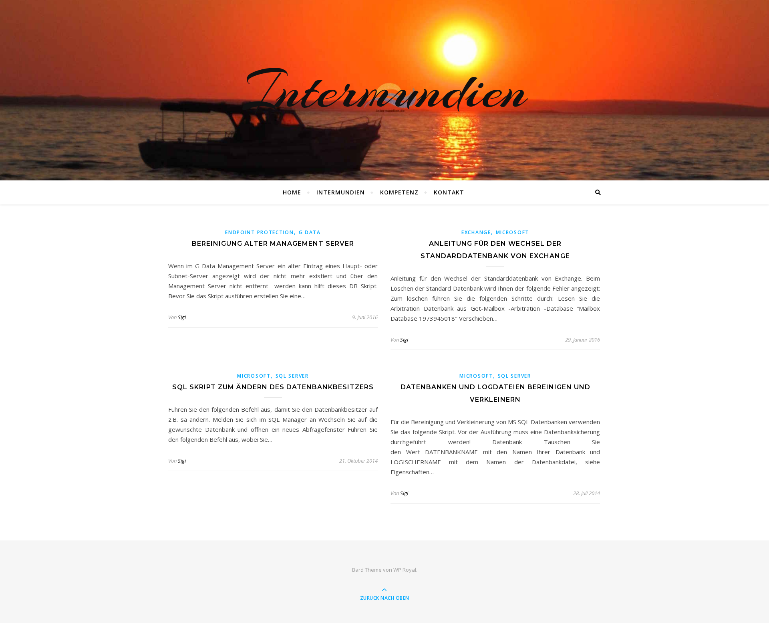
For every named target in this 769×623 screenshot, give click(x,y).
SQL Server (292, 375)
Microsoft (512, 232)
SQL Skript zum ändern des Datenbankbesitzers (273, 387)
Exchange (476, 232)
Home (292, 192)
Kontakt (449, 192)
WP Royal (404, 569)
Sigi (182, 317)
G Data (310, 232)
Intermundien (384, 90)
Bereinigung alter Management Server (273, 243)
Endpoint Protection (259, 232)
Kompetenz (399, 192)
